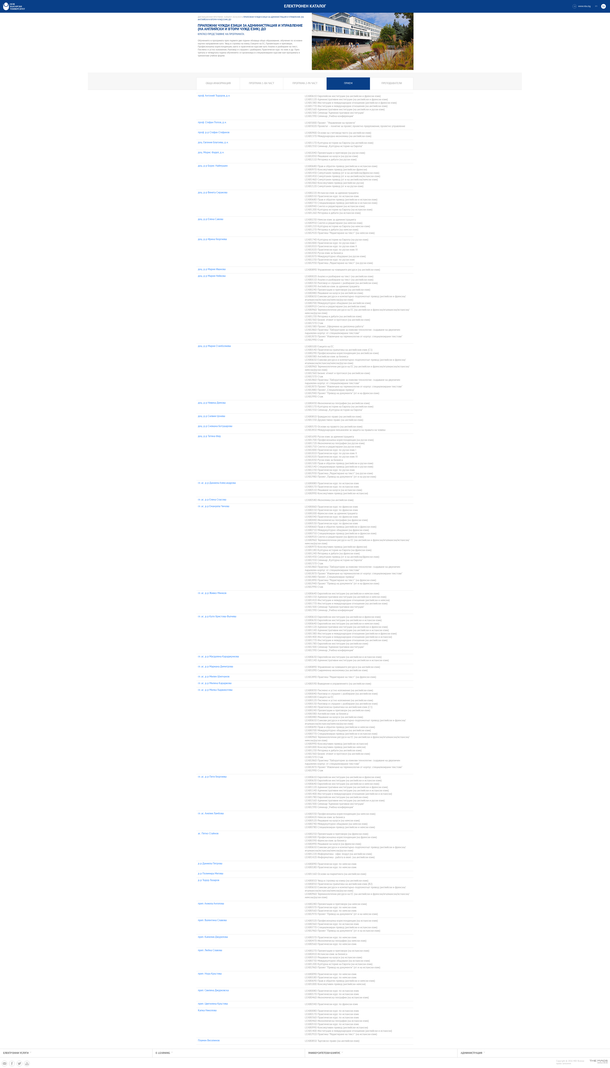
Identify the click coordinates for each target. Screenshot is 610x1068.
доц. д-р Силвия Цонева (211, 416)
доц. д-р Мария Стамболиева (214, 346)
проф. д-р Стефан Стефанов (213, 132)
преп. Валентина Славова (212, 920)
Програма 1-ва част (261, 83)
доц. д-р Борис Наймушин (213, 166)
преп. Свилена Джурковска (213, 990)
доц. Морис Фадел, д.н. (211, 153)
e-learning (163, 1053)
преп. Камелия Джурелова (213, 937)
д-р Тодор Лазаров (208, 880)
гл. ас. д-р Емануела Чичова (213, 506)
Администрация (471, 1053)
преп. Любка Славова (210, 950)
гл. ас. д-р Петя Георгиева (212, 777)
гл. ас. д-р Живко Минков (212, 593)
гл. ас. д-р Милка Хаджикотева (215, 690)
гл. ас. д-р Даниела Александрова (217, 483)
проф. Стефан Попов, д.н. (212, 122)
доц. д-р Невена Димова (212, 403)
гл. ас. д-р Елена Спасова (212, 500)
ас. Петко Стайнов (208, 834)
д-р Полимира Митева (210, 874)
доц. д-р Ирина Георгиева (212, 239)
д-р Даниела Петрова (210, 864)
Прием (348, 83)
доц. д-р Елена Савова (210, 219)
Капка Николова (207, 1010)
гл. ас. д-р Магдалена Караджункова (218, 657)
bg (603, 6)
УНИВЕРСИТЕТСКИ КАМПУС (324, 1053)
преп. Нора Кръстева (210, 974)
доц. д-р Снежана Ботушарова (215, 426)
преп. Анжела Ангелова (211, 904)
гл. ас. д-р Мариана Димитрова (215, 667)
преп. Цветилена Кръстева (213, 1004)
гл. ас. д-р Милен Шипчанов (213, 677)
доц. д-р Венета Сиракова (212, 193)
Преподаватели (391, 83)
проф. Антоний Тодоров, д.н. (214, 96)
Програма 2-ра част (304, 83)
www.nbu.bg (582, 6)
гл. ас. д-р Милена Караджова (214, 683)
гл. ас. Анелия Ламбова (211, 814)
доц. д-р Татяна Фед (209, 436)
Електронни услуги (16, 1053)
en (596, 6)
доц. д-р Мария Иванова (212, 269)
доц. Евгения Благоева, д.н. (213, 142)
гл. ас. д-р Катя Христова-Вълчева (217, 617)
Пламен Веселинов (209, 1041)
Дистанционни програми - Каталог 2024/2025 (220, 17)
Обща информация (218, 83)
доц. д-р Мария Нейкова (212, 276)
